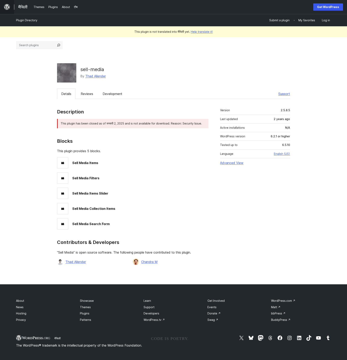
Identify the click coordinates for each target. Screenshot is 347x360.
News (19, 307)
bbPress (278, 313)
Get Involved (216, 300)
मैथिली (57, 338)
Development (112, 94)
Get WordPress (328, 7)
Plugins (84, 313)
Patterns (85, 319)
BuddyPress (281, 319)
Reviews (87, 94)
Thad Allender (95, 76)
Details (66, 94)
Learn (147, 300)
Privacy (21, 319)
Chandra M (149, 262)
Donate (214, 313)
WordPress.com (283, 300)
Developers (151, 313)
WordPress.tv (154, 319)
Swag (212, 319)
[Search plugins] (59, 45)
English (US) (282, 153)
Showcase (87, 300)
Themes (85, 307)
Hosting (21, 313)
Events (211, 307)
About (20, 300)
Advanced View (231, 163)
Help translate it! (202, 31)
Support (284, 94)
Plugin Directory (26, 20)
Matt (276, 307)
